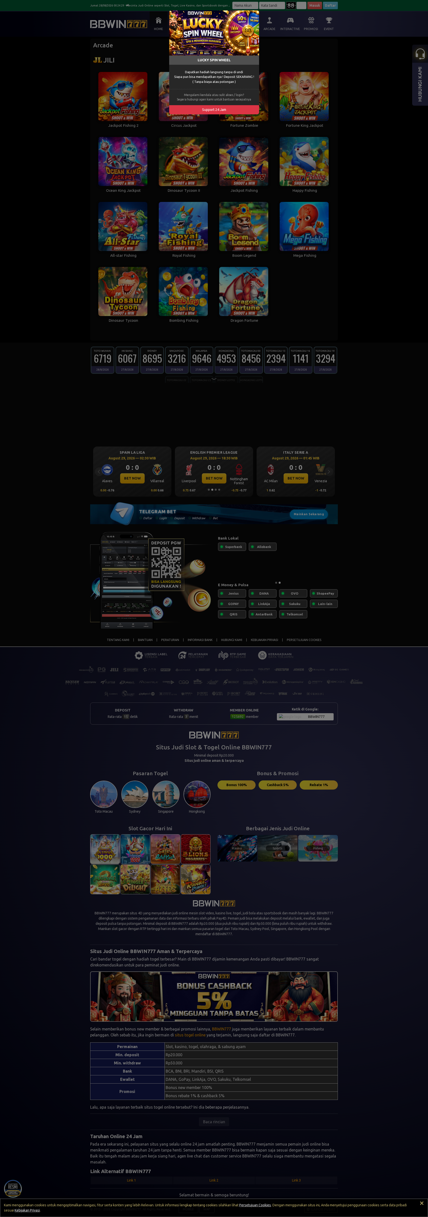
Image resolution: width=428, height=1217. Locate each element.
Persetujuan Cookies (255, 1205)
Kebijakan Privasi (27, 1210)
